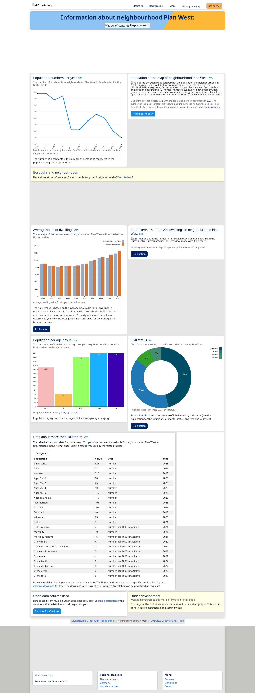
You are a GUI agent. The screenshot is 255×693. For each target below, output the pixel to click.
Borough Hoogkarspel (101, 620)
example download (43, 586)
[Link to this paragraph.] (80, 78)
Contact (169, 686)
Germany (105, 682)
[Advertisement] (120, 51)
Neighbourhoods (142, 113)
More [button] (173, 6)
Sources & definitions (47, 611)
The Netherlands (109, 679)
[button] (192, 6)
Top (182, 620)
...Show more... (213, 107)
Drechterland (124, 177)
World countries (109, 686)
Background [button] (156, 6)
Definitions (171, 682)
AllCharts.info (78, 620)
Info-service (214, 6)
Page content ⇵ (139, 25)
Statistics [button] (138, 6)
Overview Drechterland (163, 620)
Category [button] (41, 453)
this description (108, 600)
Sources (169, 679)
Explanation (41, 329)
